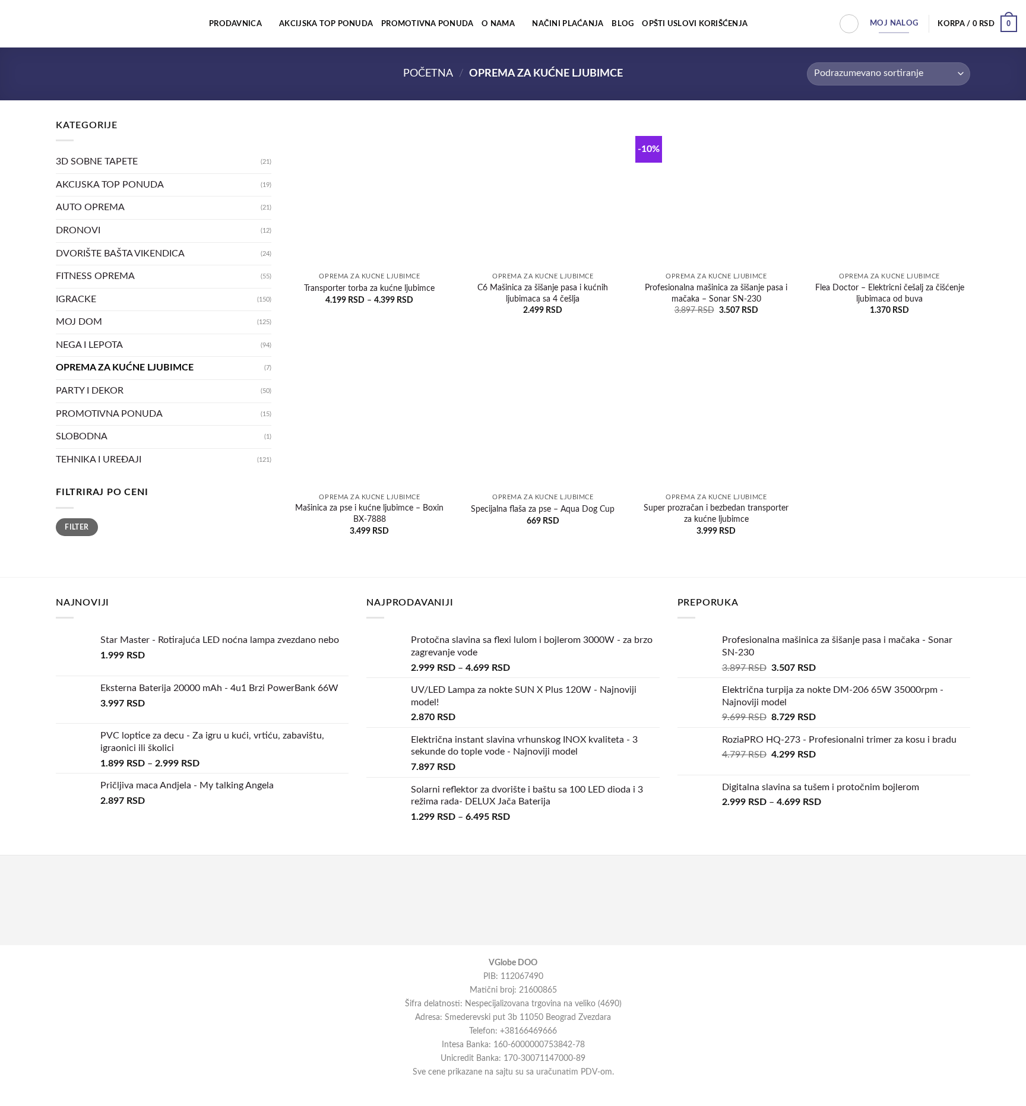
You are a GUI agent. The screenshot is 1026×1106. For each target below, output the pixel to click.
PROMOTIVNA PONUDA (427, 23)
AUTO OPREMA (90, 207)
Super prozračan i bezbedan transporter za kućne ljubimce (716, 513)
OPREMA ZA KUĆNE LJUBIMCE (125, 367)
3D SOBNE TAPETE (97, 161)
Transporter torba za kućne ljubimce (369, 288)
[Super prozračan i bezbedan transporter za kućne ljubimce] (716, 412)
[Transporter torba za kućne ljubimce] (369, 192)
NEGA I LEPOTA (89, 345)
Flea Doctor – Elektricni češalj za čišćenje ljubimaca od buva (889, 293)
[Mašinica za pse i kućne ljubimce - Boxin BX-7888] (369, 412)
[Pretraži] (849, 23)
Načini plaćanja (567, 23)
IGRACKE (76, 299)
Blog (623, 23)
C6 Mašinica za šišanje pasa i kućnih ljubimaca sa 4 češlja (542, 293)
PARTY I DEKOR (90, 390)
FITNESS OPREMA (95, 276)
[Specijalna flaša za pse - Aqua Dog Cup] (542, 412)
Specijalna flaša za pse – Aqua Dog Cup (543, 509)
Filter (76, 527)
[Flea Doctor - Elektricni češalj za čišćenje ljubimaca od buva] (889, 192)
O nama (498, 23)
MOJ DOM (79, 322)
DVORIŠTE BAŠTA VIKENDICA (120, 253)
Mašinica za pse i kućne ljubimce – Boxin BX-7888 (369, 513)
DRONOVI (78, 230)
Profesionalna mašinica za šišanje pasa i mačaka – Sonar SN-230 (716, 293)
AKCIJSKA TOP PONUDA (326, 23)
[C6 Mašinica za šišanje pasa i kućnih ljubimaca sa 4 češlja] (542, 192)
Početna (428, 73)
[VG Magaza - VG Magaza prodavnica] (59, 23)
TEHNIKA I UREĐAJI (98, 459)
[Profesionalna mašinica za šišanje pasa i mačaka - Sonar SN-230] (716, 192)
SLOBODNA (81, 436)
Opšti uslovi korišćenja (695, 23)
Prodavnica (235, 23)
